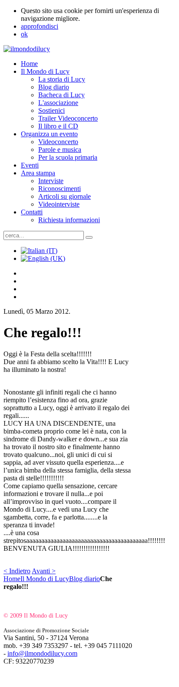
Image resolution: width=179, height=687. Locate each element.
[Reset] (89, 237)
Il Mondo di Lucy (44, 578)
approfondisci (39, 26)
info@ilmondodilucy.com (42, 653)
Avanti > (44, 571)
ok (24, 34)
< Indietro (16, 571)
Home (11, 578)
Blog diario (84, 578)
